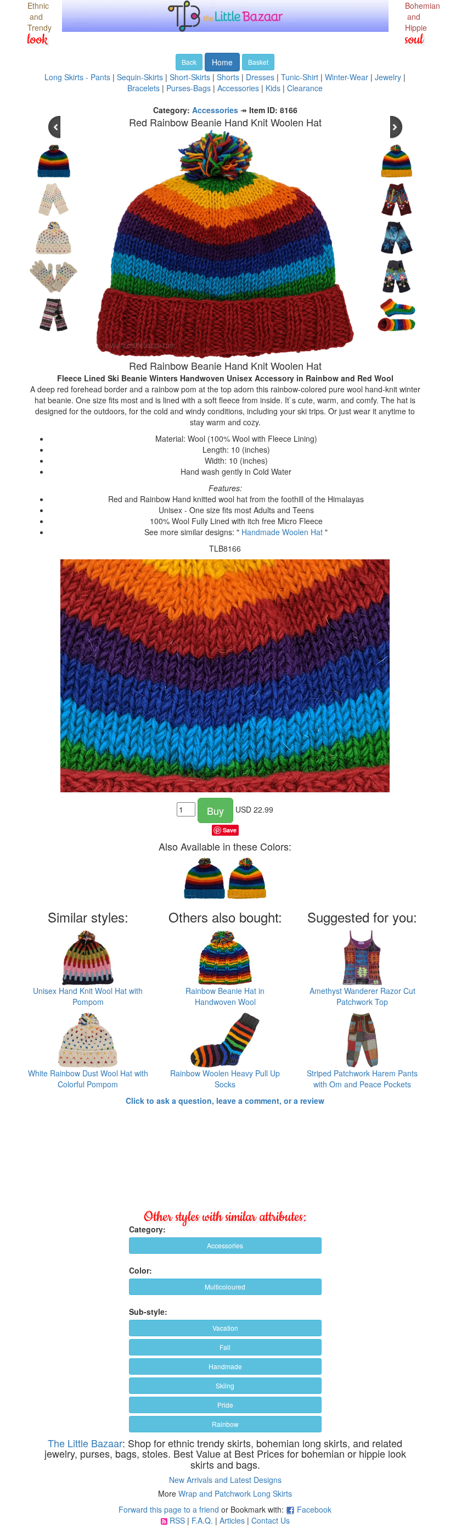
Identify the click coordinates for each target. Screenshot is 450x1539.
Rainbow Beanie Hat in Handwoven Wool (225, 996)
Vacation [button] (225, 1327)
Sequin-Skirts (140, 76)
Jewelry (388, 76)
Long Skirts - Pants (77, 76)
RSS (177, 1520)
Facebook (314, 1509)
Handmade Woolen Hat (282, 531)
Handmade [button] (225, 1366)
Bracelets (143, 87)
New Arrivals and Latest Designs (225, 1479)
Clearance (305, 87)
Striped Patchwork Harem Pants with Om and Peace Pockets (362, 1079)
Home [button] (222, 62)
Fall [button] (225, 1347)
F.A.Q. (202, 1520)
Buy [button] (215, 810)
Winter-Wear (346, 76)
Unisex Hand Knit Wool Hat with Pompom (88, 996)
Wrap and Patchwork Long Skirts (235, 1493)
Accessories (238, 87)
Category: (147, 1229)
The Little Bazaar (85, 1443)
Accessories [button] (225, 1245)
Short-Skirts (190, 76)
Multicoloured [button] (225, 1286)
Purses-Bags (188, 87)
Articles (232, 1520)
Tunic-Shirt (299, 76)
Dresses (260, 76)
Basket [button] (258, 61)
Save (230, 830)
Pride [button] (225, 1404)
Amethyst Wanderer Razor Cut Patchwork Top (362, 996)
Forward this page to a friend (169, 1509)
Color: (140, 1270)
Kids (273, 87)
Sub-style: (148, 1311)
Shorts (228, 76)
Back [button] (189, 61)
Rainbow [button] (225, 1424)
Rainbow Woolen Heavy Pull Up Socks (225, 1079)
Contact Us (270, 1520)
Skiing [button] (225, 1385)
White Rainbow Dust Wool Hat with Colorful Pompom (88, 1079)
